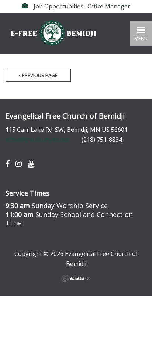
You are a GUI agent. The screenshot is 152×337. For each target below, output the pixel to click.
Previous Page (39, 75)
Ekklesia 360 (76, 278)
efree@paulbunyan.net (37, 140)
